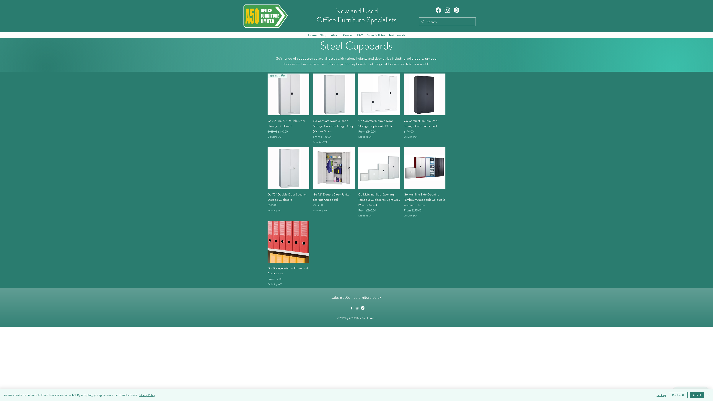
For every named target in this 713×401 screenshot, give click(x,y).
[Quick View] (334, 94)
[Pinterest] (456, 10)
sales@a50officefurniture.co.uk (356, 297)
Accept (697, 395)
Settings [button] (661, 395)
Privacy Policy (147, 395)
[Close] (708, 395)
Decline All (678, 395)
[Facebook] (438, 10)
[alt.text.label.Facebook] (351, 308)
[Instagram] (447, 10)
